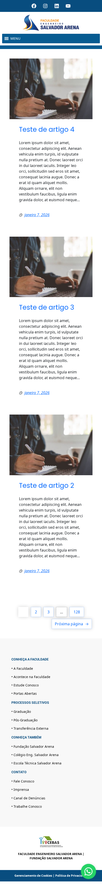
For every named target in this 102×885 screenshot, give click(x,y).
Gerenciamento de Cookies (33, 876)
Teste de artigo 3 (46, 307)
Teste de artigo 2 (46, 485)
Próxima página (72, 623)
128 (77, 612)
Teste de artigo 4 (46, 129)
